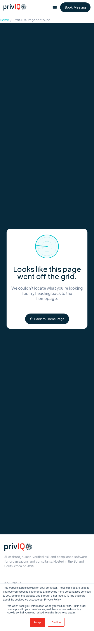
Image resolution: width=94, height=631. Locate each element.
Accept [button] (37, 622)
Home (4, 20)
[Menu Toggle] (54, 7)
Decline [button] (56, 622)
